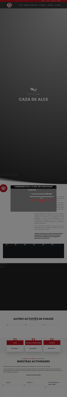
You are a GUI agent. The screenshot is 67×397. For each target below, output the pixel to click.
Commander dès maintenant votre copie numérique (41, 200)
